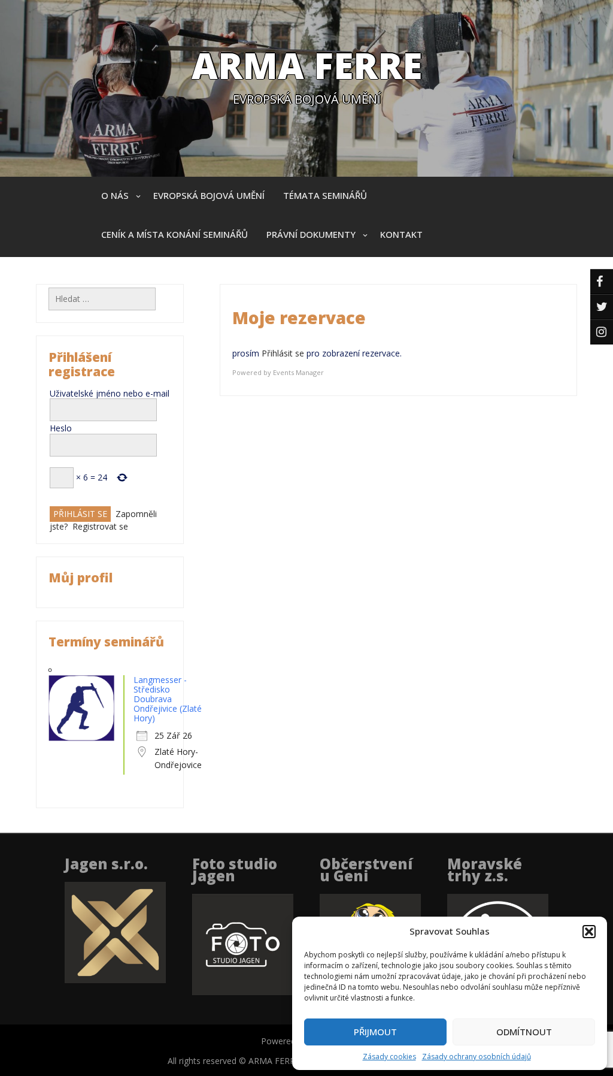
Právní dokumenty (311, 234)
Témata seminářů (325, 195)
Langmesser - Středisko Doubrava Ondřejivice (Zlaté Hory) (167, 699)
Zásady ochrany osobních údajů (476, 1056)
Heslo (61, 428)
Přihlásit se (283, 353)
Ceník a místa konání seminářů (174, 234)
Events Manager (298, 372)
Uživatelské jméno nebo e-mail (109, 393)
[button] (589, 932)
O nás (115, 195)
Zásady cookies (389, 1056)
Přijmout (375, 1032)
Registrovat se (100, 526)
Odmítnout (524, 1032)
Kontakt (401, 234)
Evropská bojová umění (209, 195)
